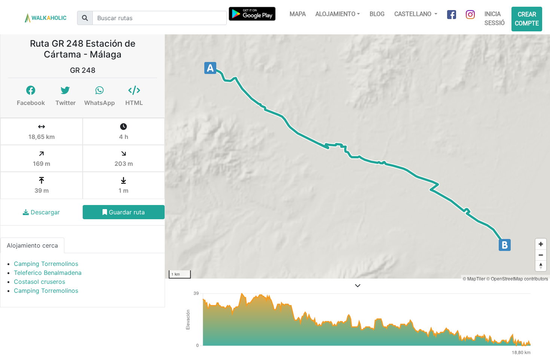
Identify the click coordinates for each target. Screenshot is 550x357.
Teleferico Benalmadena (48, 272)
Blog (377, 14)
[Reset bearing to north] (540, 265)
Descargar (44, 212)
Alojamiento (335, 14)
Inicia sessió (495, 18)
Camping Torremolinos (46, 263)
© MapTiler (474, 278)
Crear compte (527, 19)
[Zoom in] (540, 244)
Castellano (413, 14)
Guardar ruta (126, 212)
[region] (357, 156)
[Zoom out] (540, 254)
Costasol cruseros (39, 281)
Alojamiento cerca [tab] (32, 245)
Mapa (298, 14)
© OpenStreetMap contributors (517, 278)
